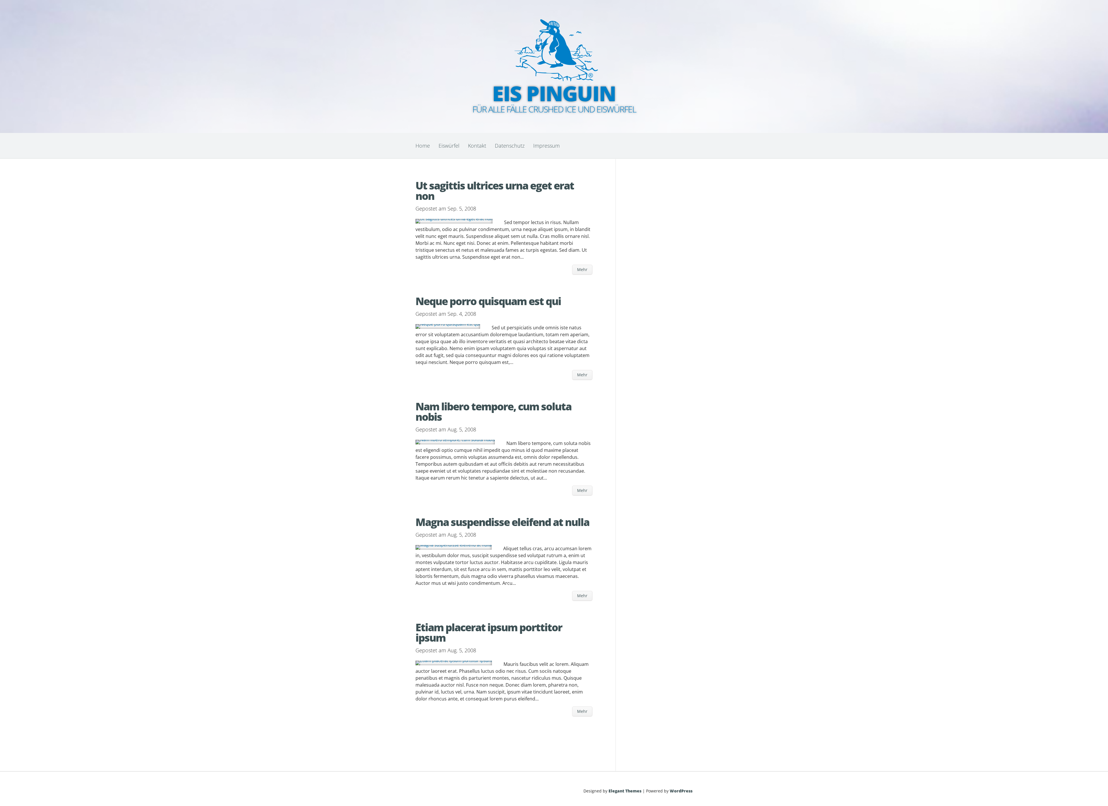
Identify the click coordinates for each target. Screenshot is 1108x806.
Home (422, 145)
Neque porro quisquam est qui (488, 301)
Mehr (582, 269)
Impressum (546, 145)
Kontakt (477, 145)
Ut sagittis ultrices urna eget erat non (494, 191)
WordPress (681, 791)
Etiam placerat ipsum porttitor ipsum (488, 632)
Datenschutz (510, 145)
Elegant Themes (625, 791)
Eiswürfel (449, 145)
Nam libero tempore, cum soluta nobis (493, 411)
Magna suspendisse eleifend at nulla (502, 522)
